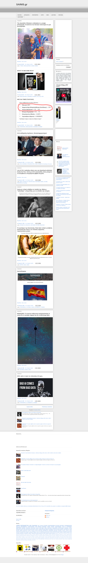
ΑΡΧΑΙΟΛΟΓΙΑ (47, 531)
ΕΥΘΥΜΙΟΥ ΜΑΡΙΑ (46, 526)
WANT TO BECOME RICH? (25, 70)
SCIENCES (65, 532)
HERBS (68, 534)
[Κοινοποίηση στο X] (37, 64)
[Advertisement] (38, 9)
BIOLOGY (28, 534)
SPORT (52, 526)
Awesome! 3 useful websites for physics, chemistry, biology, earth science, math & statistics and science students (41, 452)
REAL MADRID (56, 535)
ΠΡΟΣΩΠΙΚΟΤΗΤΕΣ (66, 531)
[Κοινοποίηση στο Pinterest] (39, 64)
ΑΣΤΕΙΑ (70, 528)
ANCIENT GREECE (65, 530)
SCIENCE (26, 369)
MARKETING (18, 535)
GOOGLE (33, 307)
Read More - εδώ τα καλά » (22, 61)
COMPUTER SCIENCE (48, 534)
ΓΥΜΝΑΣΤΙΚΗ (33, 533)
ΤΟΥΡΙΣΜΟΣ (28, 307)
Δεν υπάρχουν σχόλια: (29, 64)
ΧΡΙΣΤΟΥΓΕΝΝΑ (56, 529)
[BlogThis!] (36, 64)
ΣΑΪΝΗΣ (70, 531)
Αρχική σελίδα (30, 406)
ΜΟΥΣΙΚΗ (43, 529)
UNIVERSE (21, 533)
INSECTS (70, 534)
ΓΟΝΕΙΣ (29, 533)
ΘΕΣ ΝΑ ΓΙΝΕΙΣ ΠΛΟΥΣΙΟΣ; (25, 99)
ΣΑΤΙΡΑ (42, 14)
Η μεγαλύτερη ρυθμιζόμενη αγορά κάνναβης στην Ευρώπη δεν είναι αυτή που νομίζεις (63, 194)
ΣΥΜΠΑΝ (47, 533)
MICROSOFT (25, 535)
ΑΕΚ (25, 529)
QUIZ (53, 535)
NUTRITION (40, 535)
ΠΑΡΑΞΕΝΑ (60, 14)
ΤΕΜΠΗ (50, 533)
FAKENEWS (57, 534)
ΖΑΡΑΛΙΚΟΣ (18, 529)
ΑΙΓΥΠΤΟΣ (38, 531)
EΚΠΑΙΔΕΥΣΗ (44, 532)
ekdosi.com (48, 515)
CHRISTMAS (31, 532)
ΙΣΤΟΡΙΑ (45, 525)
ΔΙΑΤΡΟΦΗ (40, 530)
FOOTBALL (66, 528)
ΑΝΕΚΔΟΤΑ (42, 531)
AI (26, 402)
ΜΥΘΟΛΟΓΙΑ (41, 533)
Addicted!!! (23, 476)
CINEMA (34, 532)
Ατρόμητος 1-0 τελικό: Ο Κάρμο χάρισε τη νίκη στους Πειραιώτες (63, 205)
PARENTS (43, 535)
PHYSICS (51, 532)
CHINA (43, 534)
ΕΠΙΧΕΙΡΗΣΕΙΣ (22, 126)
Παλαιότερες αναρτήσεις (47, 406)
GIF (62, 534)
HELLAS (18, 526)
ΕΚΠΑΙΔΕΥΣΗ (26, 14)
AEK (63, 533)
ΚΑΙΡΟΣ (37, 533)
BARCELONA (18, 534)
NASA (71, 529)
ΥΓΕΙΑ (63, 526)
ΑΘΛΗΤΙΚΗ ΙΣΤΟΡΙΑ (27, 530)
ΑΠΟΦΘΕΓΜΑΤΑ (68, 525)
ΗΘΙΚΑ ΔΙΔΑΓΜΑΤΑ (27, 65)
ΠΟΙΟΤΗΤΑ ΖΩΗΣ (32, 181)
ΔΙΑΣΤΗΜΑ (53, 14)
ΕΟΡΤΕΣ (21, 264)
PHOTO (37, 528)
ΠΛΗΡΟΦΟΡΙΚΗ (35, 14)
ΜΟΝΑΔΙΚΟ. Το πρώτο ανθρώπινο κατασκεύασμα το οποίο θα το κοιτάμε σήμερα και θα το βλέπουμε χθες (33, 314)
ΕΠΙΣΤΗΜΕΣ (41, 528)
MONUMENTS (33, 535)
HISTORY (62, 525)
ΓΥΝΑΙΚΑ (21, 65)
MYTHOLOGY (37, 535)
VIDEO (47, 14)
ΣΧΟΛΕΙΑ (17, 532)
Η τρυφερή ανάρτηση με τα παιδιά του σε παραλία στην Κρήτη (63, 188)
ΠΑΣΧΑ (25, 264)
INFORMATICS (37, 307)
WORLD (36, 65)
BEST (25, 534)
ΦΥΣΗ (25, 532)
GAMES (70, 530)
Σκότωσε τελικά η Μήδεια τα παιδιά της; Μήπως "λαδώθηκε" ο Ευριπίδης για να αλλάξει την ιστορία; (33, 190)
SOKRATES (66, 535)
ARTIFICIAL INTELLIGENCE (68, 533)
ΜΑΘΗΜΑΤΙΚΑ (45, 530)
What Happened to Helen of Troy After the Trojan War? (31, 412)
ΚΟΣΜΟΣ (33, 65)
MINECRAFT (28, 535)
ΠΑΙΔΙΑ (46, 529)
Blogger (62, 554)
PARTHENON (47, 535)
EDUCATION (33, 528)
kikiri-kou (47, 517)
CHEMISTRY (37, 534)
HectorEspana (21, 271)
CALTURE (33, 534)
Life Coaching (33, 525)
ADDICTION (60, 533)
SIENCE (68, 532)
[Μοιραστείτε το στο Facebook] (38, 64)
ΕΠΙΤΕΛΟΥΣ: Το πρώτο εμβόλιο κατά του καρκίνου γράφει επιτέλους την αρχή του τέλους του (37, 458)
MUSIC (48, 532)
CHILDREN (40, 534)
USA (36, 531)
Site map (17, 520)
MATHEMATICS (66, 529)
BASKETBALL (22, 534)
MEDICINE (21, 535)
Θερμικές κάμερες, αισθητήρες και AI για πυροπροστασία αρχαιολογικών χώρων (63, 208)
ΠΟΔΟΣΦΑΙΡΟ (55, 528)
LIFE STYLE (29, 531)
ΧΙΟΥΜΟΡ (60, 530)
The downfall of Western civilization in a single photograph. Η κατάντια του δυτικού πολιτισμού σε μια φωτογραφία (34, 24)
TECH (71, 532)
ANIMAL (27, 532)
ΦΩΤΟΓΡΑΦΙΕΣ (61, 528)
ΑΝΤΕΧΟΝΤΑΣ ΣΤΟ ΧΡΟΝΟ (34, 526)
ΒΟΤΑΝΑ (51, 531)
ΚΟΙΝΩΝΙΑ (24, 528)
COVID (37, 532)
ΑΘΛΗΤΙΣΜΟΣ (58, 526)
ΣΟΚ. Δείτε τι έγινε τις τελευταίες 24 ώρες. (30, 376)
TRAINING (33, 531)
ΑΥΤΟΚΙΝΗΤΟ (26, 533)
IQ (48, 529)
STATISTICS (70, 535)
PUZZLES (50, 535)
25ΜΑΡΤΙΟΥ (57, 533)
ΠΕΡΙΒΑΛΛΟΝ (18, 531)
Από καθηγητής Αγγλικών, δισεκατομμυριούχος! (32, 133)
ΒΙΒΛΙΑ (21, 181)
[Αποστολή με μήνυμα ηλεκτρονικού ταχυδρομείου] (35, 64)
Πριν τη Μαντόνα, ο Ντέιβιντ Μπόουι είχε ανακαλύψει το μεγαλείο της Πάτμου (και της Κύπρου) (63, 201)
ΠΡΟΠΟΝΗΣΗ (60, 531)
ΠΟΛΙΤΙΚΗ (20, 14)
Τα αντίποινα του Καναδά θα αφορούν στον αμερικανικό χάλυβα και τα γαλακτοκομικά (63, 178)
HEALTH (33, 529)
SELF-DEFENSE (62, 535)
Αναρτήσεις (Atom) (37, 409)
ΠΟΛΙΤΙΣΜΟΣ (37, 181)
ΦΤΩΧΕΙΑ (53, 533)
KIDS (26, 531)
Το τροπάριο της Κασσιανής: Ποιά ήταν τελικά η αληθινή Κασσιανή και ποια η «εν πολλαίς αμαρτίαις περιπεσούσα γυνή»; (34, 229)
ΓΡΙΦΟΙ (40, 529)
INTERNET (35, 402)
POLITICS (54, 532)
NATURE (17, 530)
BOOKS (42, 181)
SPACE (29, 369)
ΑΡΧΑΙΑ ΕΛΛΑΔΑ (34, 530)
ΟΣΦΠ (44, 533)
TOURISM (43, 307)
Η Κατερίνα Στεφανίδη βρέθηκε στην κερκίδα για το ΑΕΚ (63, 185)
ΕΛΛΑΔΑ (57, 525)
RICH (43, 96)
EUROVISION (53, 534)
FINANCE (60, 534)
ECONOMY (34, 96)
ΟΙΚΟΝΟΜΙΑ (29, 96)
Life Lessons (39, 96)
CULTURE (45, 181)
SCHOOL (57, 532)
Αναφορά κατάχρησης (49, 510)
